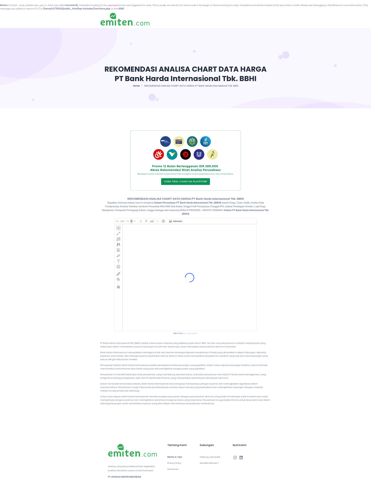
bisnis (129, 383)
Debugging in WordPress (326, 5)
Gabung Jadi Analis (210, 456)
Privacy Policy (174, 463)
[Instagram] (235, 457)
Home (176, 19)
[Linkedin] (241, 457)
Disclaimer (173, 469)
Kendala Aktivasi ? (209, 463)
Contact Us (205, 19)
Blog (189, 19)
